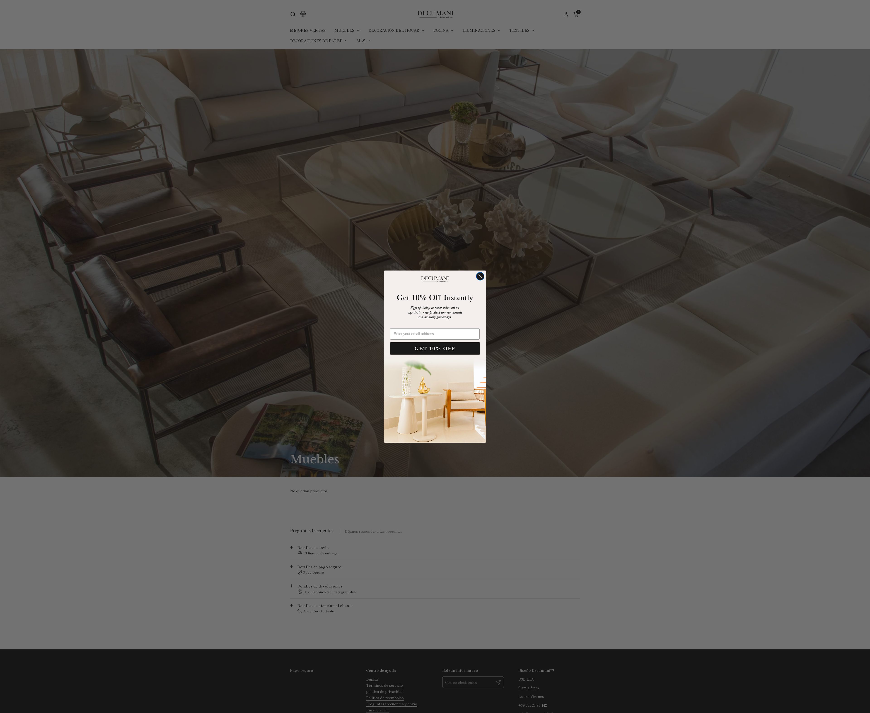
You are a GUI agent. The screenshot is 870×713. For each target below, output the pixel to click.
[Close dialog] (480, 276)
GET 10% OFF (435, 348)
